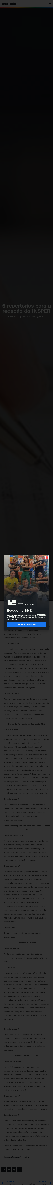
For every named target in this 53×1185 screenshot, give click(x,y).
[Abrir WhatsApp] (46, 1178)
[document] (26, 592)
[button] (47, 557)
